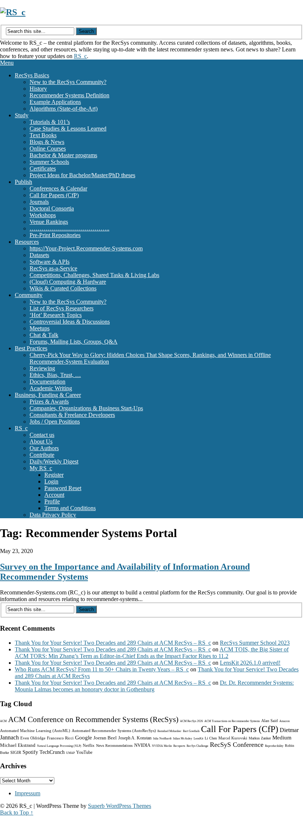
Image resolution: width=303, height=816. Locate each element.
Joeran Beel (105, 738)
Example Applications (55, 102)
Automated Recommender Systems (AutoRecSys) (114, 730)
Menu (7, 63)
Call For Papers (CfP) (239, 729)
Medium (282, 738)
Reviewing (42, 368)
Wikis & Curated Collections (63, 288)
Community (28, 295)
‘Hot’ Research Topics (56, 315)
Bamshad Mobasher (169, 731)
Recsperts (179, 746)
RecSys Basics (32, 75)
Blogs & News (47, 142)
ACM (3, 721)
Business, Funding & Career (48, 395)
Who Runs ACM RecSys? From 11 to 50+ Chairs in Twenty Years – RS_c (102, 669)
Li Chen (211, 738)
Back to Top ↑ (16, 812)
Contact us (42, 435)
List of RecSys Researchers (61, 308)
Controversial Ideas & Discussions (70, 321)
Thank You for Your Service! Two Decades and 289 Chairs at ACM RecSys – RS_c (113, 643)
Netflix (89, 745)
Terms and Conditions (70, 508)
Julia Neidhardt (162, 738)
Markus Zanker (260, 738)
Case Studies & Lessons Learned (68, 128)
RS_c (80, 56)
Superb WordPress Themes (119, 806)
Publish (23, 182)
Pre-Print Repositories (55, 235)
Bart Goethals (191, 731)
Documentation (47, 381)
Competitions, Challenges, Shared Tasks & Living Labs (94, 275)
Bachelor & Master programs (63, 155)
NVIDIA (142, 745)
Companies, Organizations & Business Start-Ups (86, 408)
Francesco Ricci (60, 738)
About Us (41, 441)
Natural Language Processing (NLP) (59, 746)
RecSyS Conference (236, 744)
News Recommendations (114, 745)
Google (83, 738)
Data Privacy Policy (53, 515)
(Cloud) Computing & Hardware (68, 282)
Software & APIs (49, 262)
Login (51, 481)
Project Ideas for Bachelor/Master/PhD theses (82, 175)
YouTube (84, 752)
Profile (52, 501)
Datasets (39, 255)
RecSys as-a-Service (53, 268)
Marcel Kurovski (232, 738)
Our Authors (44, 448)
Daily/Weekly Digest (54, 461)
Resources (27, 242)
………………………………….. (69, 228)
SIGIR (15, 752)
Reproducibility (274, 746)
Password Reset (62, 488)
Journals (39, 202)
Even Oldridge (32, 738)
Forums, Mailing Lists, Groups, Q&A (74, 341)
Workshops (43, 215)
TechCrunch (52, 752)
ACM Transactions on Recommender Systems (232, 721)
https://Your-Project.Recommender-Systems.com (86, 248)
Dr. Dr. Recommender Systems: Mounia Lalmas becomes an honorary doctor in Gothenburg (154, 686)
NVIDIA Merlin (162, 746)
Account (54, 495)
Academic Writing (51, 388)
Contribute (42, 455)
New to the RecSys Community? (68, 82)
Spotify (30, 752)
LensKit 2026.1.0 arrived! (250, 663)
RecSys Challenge (197, 746)
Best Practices (31, 348)
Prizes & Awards (49, 401)
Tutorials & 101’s (50, 122)
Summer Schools (49, 162)
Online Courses (48, 148)
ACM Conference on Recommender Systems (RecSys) (93, 719)
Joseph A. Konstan (135, 738)
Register (54, 475)
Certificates (43, 168)
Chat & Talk (44, 335)
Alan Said (269, 720)
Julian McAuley (182, 738)
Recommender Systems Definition (69, 95)
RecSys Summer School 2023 (255, 643)
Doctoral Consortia (52, 208)
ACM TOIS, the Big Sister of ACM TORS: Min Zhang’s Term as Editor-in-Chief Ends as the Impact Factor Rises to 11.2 (152, 652)
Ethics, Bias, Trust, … (55, 375)
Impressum (27, 793)
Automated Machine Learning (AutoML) (35, 730)
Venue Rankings (49, 222)
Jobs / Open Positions (55, 421)
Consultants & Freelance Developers (72, 415)
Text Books (43, 135)
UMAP (70, 753)
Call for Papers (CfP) (54, 195)
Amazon (284, 721)
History (38, 88)
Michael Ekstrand (17, 745)
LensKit (198, 738)
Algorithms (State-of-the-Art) (64, 108)
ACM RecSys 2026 (191, 721)
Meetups (40, 328)
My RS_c (41, 468)
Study (21, 115)
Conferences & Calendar (58, 188)
